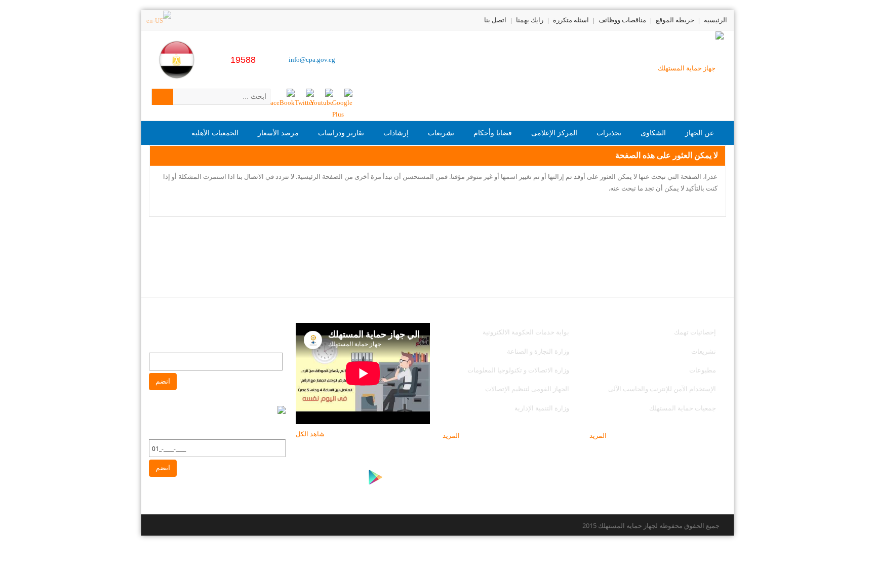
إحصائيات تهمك (695, 331)
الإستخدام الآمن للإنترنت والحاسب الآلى (662, 388)
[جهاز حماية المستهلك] (691, 67)
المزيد (598, 435)
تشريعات (703, 351)
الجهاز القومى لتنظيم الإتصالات (527, 388)
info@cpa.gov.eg (312, 59)
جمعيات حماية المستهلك (682, 407)
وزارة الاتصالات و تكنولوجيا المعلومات (518, 369)
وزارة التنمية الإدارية (541, 407)
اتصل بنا (495, 20)
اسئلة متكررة (571, 20)
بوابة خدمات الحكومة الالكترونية (525, 331)
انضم (162, 381)
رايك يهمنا (529, 20)
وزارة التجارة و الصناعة (538, 351)
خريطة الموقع (675, 20)
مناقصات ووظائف (622, 20)
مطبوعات (702, 369)
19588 (243, 60)
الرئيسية (715, 20)
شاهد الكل (310, 433)
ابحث (162, 97)
